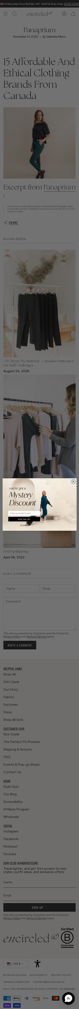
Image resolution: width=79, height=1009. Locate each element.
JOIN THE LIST (24, 519)
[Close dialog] (73, 481)
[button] (68, 998)
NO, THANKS (24, 525)
